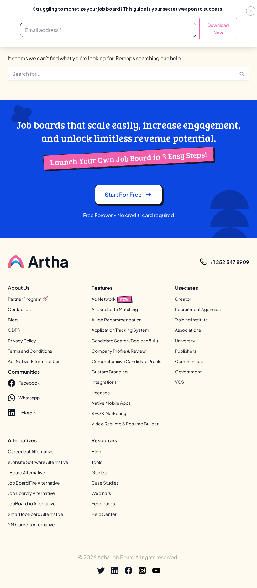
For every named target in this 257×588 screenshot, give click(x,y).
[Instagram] (142, 570)
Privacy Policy (22, 340)
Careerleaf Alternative (31, 451)
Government (188, 371)
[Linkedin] (114, 570)
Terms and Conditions (30, 351)
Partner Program (25, 299)
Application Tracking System (120, 330)
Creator (183, 299)
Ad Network (110, 299)
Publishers (185, 351)
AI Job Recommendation (117, 319)
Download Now (218, 28)
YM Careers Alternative (31, 524)
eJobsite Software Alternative (38, 462)
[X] (101, 570)
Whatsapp (29, 397)
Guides (99, 472)
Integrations (104, 382)
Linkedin (27, 412)
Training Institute (191, 319)
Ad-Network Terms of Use (34, 361)
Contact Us (19, 309)
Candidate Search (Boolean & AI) (125, 340)
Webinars (101, 493)
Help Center (104, 514)
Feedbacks (103, 503)
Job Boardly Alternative (31, 493)
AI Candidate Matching (115, 309)
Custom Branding (110, 371)
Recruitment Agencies (198, 309)
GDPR (14, 330)
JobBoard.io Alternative (32, 503)
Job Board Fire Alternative (34, 483)
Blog (13, 319)
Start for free (123, 194)
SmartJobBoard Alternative (35, 514)
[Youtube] (156, 570)
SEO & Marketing (109, 413)
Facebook (29, 383)
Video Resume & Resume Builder (125, 423)
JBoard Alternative (26, 472)
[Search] (242, 74)
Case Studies (105, 483)
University (185, 340)
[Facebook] (128, 570)
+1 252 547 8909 (229, 262)
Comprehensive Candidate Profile (127, 361)
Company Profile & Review (119, 351)
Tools (97, 462)
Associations (188, 330)
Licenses (101, 392)
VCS (179, 382)
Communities (189, 361)
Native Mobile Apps (111, 403)
